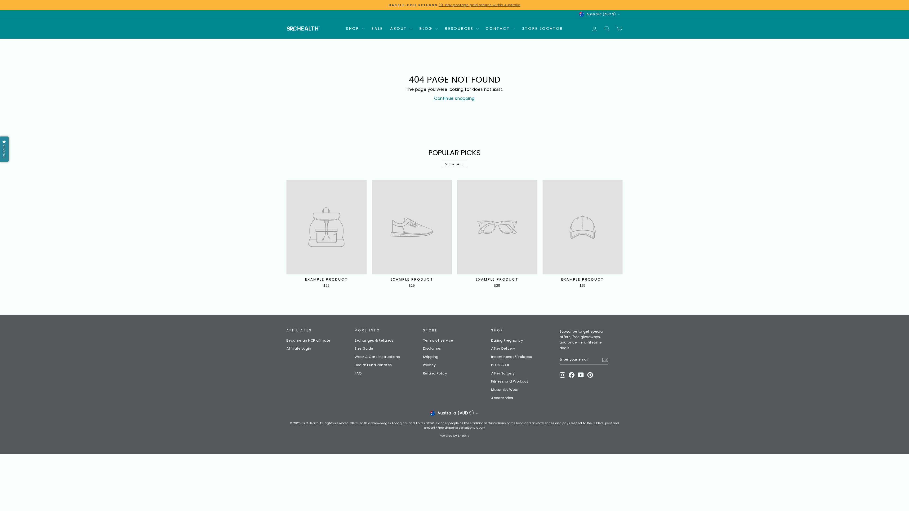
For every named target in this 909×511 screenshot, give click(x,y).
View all (454, 164)
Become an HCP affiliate (308, 340)
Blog (426, 28)
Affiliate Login (298, 348)
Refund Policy (435, 373)
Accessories (502, 398)
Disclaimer (432, 348)
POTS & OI (500, 365)
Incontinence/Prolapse (511, 356)
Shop (353, 28)
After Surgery (503, 373)
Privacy (429, 365)
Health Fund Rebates (373, 365)
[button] (4, 149)
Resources (460, 28)
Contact (499, 28)
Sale (377, 28)
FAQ (358, 373)
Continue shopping (454, 98)
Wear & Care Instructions (377, 356)
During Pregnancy (507, 340)
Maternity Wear (505, 389)
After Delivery (503, 348)
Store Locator (542, 28)
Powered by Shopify (454, 436)
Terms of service (438, 340)
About (399, 28)
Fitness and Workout (509, 381)
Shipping (430, 356)
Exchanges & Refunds (374, 340)
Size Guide (364, 348)
